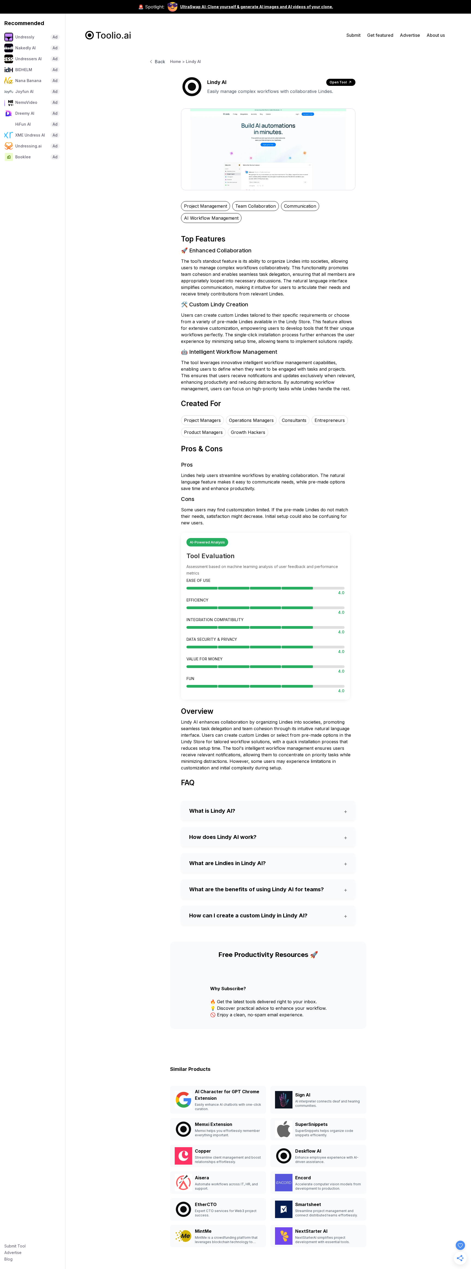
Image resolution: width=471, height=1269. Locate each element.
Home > (177, 61)
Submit (353, 35)
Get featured (380, 35)
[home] (108, 35)
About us (436, 35)
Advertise (13, 1252)
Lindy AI (193, 61)
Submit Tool (15, 1246)
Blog (8, 1259)
